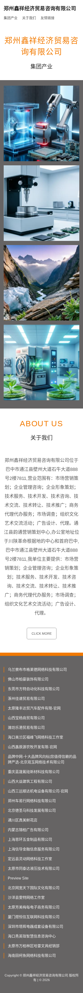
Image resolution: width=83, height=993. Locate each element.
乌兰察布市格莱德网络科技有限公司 (37, 670)
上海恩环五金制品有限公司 (30, 839)
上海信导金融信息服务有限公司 (33, 849)
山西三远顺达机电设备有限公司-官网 (38, 791)
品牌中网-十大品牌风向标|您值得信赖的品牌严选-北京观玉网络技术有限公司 (42, 759)
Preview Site (18, 878)
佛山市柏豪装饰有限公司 (28, 679)
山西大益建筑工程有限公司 (30, 781)
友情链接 (47, 18)
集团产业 (11, 18)
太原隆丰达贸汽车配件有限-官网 (34, 708)
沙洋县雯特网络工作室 (26, 898)
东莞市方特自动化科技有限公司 (33, 689)
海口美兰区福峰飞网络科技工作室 (35, 737)
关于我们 (29, 18)
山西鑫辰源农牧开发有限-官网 (32, 747)
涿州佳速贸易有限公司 (26, 699)
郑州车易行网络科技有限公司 (32, 801)
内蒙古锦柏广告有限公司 (28, 830)
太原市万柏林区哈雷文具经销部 (33, 946)
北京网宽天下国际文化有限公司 (33, 888)
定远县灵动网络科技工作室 (30, 859)
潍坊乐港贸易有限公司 (26, 728)
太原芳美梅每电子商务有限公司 (33, 907)
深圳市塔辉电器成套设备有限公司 (35, 927)
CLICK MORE (42, 633)
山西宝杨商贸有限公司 (26, 718)
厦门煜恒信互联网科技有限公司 (33, 917)
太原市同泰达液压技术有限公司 (33, 868)
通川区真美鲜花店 (22, 820)
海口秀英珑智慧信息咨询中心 (32, 936)
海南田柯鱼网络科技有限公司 (32, 956)
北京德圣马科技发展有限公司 (32, 810)
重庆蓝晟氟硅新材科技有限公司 (33, 772)
